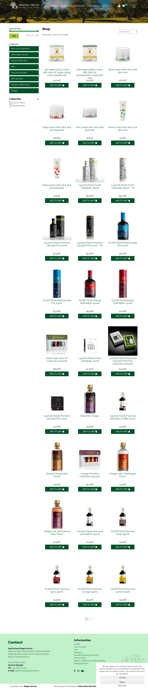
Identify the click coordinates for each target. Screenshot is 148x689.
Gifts (13, 67)
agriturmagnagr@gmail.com (27, 671)
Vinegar (14, 91)
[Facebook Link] (75, 671)
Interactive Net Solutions (90, 686)
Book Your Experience (20, 49)
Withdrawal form (81, 663)
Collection (15, 99)
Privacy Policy (80, 658)
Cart (76, 650)
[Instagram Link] (79, 671)
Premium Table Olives (20, 85)
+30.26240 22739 (19, 668)
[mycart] (123, 6)
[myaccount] (119, 6)
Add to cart (56, 85)
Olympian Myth (18, 105)
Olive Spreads (17, 79)
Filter (14, 36)
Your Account (80, 647)
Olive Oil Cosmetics (19, 73)
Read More (122, 685)
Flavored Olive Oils (19, 61)
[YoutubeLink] (83, 671)
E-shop (77, 644)
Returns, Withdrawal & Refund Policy (89, 661)
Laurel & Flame (18, 103)
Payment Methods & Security (86, 655)
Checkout (78, 652)
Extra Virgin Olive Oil (19, 55)
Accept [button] (122, 678)
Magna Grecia (30, 686)
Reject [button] (122, 682)
